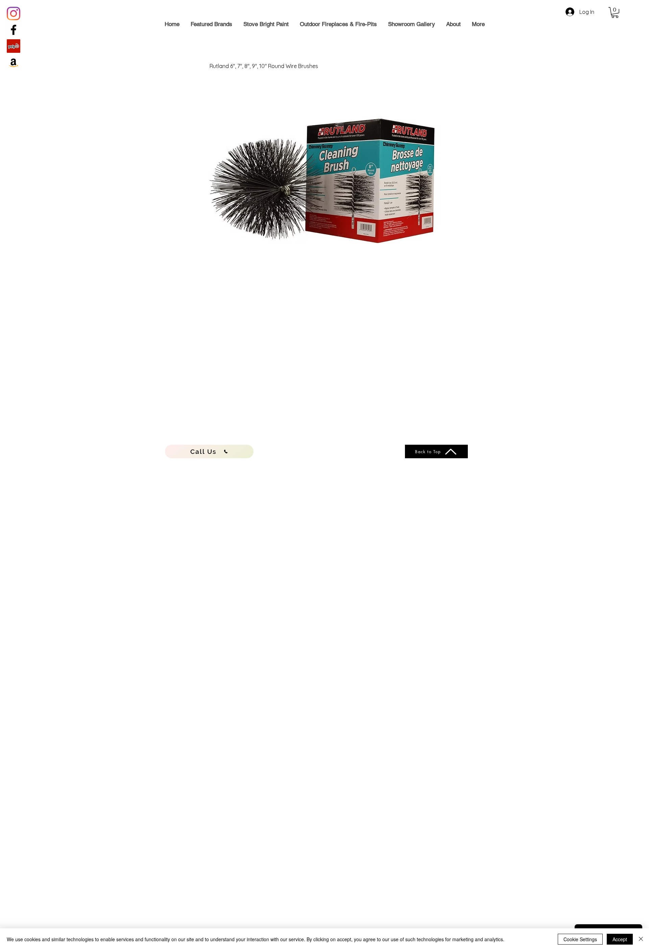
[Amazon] (13, 62)
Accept (619, 939)
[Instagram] (13, 13)
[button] (614, 12)
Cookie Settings (580, 939)
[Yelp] (13, 46)
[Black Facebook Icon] (13, 30)
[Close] (641, 939)
